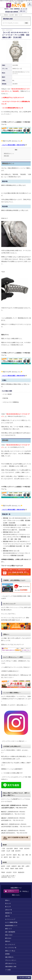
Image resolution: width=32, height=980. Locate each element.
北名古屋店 (11, 14)
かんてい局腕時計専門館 (11, 922)
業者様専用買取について (11, 925)
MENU (29, 5)
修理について (8, 928)
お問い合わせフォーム (10, 963)
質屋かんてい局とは (10, 950)
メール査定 (8, 969)
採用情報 (7, 954)
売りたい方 (8, 903)
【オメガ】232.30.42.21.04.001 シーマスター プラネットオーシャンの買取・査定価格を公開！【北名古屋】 (16, 520)
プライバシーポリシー (10, 960)
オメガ (20, 14)
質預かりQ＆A (8, 935)
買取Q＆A (7, 941)
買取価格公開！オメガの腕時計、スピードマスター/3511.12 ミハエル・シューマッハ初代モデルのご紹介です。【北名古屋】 (16, 527)
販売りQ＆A (8, 938)
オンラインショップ (10, 919)
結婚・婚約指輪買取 (10, 932)
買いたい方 (8, 906)
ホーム (1, 14)
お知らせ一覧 (8, 909)
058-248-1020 (19, 820)
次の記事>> (12, 876)
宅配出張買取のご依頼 (10, 966)
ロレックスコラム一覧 (10, 947)
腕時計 (16, 14)
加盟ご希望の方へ (9, 957)
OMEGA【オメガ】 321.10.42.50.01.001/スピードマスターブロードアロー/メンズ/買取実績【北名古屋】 (16, 553)
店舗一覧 (7, 916)
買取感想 (6, 156)
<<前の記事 (4, 876)
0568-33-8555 (26, 826)
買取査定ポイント (9, 153)
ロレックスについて (10, 944)
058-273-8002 (21, 814)
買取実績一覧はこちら (8, 877)
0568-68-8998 (11, 12)
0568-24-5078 (23, 807)
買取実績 (6, 14)
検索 (26, 23)
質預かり (7, 900)
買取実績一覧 (8, 913)
